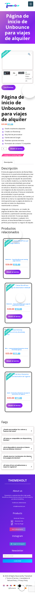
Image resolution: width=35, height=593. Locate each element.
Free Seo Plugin (19, 524)
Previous (3, 77)
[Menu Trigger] (30, 4)
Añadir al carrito (16, 149)
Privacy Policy (23, 580)
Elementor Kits (19, 521)
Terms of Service (12, 578)
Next (32, 77)
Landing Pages (16, 155)
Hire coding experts (17, 529)
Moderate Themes (19, 518)
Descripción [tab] (8, 162)
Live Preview (8, 87)
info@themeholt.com (19, 506)
